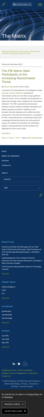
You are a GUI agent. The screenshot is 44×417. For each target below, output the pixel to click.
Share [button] (4, 138)
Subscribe (33, 373)
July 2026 (5, 336)
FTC (3, 293)
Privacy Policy (33, 394)
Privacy (24, 384)
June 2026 (5, 339)
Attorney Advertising (12, 384)
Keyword (7, 179)
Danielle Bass (6, 311)
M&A (29, 138)
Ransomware (37, 138)
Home (4, 151)
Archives (5, 161)
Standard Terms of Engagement (14, 373)
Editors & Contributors (10, 156)
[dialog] (22, 403)
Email (11, 138)
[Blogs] (19, 364)
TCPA (4, 290)
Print (17, 138)
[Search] (3, 4)
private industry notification (13, 93)
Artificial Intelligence (8, 287)
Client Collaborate (25, 370)
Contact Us (6, 165)
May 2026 (5, 342)
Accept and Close (13, 411)
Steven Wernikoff (10, 87)
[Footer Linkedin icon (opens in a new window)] (14, 364)
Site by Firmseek (26, 386)
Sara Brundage (7, 318)
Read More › (6, 133)
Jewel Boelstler (7, 315)
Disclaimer (33, 384)
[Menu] (40, 4)
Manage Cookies (12, 404)
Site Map (14, 386)
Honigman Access (9, 370)
